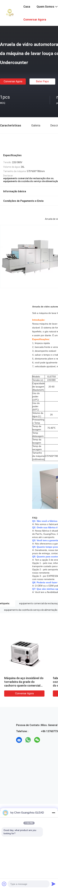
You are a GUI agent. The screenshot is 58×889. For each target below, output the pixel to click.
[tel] (46, 740)
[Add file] (4, 883)
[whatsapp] (28, 740)
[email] (19, 740)
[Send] (53, 883)
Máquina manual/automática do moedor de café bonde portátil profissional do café (19, 681)
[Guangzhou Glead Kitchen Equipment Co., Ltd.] (10, 12)
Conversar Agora (13, 81)
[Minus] (53, 813)
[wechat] (37, 740)
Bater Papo (42, 81)
